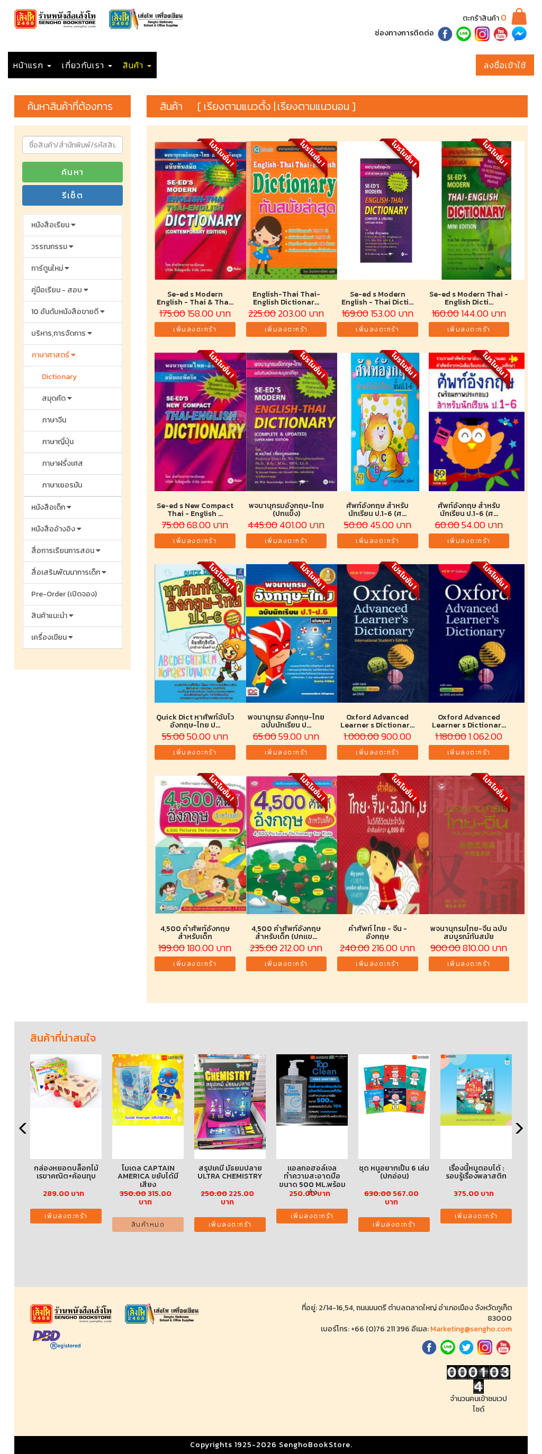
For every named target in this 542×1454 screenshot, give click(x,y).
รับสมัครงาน (238, 65)
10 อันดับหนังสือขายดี (65, 311)
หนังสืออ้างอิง (54, 529)
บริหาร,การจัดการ (59, 333)
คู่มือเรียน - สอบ (57, 290)
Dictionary (59, 376)
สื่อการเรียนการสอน (63, 550)
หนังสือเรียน (51, 225)
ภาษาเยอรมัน (62, 485)
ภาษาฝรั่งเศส (62, 463)
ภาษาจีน (54, 420)
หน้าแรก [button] (29, 65)
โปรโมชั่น (289, 65)
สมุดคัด (54, 398)
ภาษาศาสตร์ (51, 355)
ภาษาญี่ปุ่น (58, 441)
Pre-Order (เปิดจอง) (64, 594)
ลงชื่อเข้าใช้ (505, 65)
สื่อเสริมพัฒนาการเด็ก (66, 572)
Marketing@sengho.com (471, 1329)
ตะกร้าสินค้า (485, 18)
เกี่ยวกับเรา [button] (84, 65)
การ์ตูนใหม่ (48, 268)
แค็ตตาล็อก (183, 65)
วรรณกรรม (50, 246)
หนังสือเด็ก (49, 507)
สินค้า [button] (134, 65)
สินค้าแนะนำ (50, 615)
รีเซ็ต (72, 195)
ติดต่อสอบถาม (344, 65)
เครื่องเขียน (49, 637)
